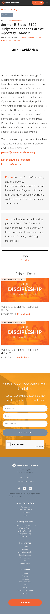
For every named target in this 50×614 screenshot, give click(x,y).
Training (25, 576)
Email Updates (25, 555)
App (25, 585)
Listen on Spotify (11, 163)
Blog (25, 593)
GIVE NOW (38, 3)
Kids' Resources (25, 582)
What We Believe (25, 510)
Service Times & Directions (25, 525)
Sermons (25, 573)
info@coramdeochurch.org (25, 481)
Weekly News (25, 563)
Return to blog (9, 9)
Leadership (25, 512)
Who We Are (25, 507)
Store (25, 587)
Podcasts (7, 15)
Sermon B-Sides (15, 20)
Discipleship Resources (13, 279)
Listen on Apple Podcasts (15, 159)
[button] (47, 3)
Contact (25, 515)
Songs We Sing (25, 534)
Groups (25, 546)
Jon (7, 219)
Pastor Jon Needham (11, 40)
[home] (11, 2)
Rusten (9, 177)
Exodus (25, 260)
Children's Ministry (25, 531)
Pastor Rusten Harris (31, 37)
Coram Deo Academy (25, 590)
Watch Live (25, 536)
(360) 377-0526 (25, 477)
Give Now (25, 602)
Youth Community (25, 552)
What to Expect (25, 528)
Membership (25, 558)
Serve (25, 560)
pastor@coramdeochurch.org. (18, 152)
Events (25, 549)
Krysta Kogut (23, 314)
